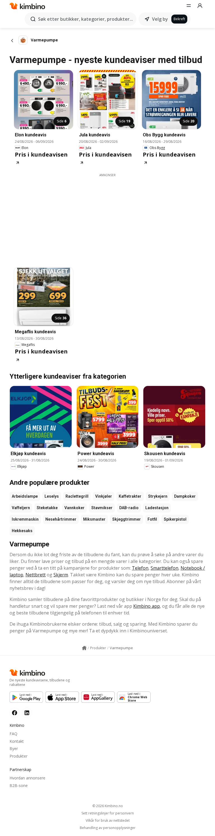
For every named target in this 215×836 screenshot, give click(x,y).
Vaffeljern (21, 508)
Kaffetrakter (130, 496)
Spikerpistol (175, 519)
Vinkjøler (103, 496)
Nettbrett (35, 575)
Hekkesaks (22, 530)
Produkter (18, 756)
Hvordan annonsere (27, 778)
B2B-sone (19, 785)
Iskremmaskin (25, 519)
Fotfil (152, 519)
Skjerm (60, 575)
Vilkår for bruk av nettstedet (108, 820)
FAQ (13, 733)
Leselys (52, 496)
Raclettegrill (77, 496)
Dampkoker (185, 496)
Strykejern (157, 496)
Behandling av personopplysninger (107, 828)
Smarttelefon (164, 568)
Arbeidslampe (25, 496)
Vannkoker (74, 508)
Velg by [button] (160, 19)
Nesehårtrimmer (60, 519)
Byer (14, 748)
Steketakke (47, 508)
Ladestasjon (157, 508)
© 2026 (107, 806)
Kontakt (17, 741)
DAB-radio (129, 508)
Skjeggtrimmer (126, 519)
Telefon (140, 568)
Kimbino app (146, 606)
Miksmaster (94, 519)
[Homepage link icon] (84, 648)
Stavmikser (102, 508)
